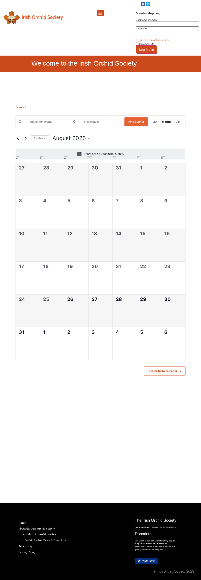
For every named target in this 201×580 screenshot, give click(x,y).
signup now (142, 40)
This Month (40, 138)
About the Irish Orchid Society (37, 528)
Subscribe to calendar (162, 371)
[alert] (100, 154)
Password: (141, 28)
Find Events (136, 121)
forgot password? (159, 40)
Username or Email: (146, 20)
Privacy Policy (27, 552)
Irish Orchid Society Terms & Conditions (42, 540)
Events (20, 107)
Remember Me (146, 43)
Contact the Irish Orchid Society (38, 534)
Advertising (25, 546)
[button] (100, 13)
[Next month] (25, 138)
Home (22, 522)
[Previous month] (18, 138)
